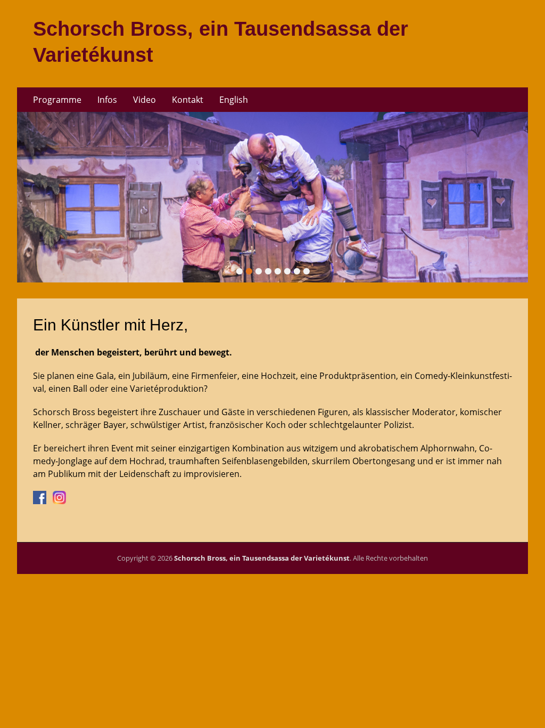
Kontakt (187, 100)
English (233, 100)
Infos (107, 100)
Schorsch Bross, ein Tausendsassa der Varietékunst (262, 558)
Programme (57, 100)
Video (144, 100)
